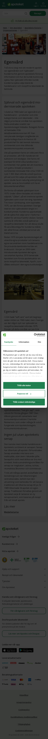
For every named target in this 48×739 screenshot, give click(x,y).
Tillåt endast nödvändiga (24, 402)
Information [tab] (24, 342)
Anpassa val (22, 394)
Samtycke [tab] (8, 342)
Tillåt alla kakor (24, 385)
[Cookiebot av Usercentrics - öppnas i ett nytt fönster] (34, 335)
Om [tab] (39, 342)
